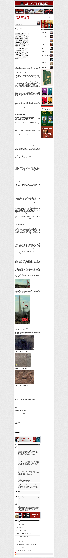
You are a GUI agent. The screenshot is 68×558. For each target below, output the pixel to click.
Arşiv (23, 552)
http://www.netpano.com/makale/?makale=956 (34, 270)
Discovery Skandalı (38, 13)
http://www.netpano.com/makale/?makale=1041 (22, 213)
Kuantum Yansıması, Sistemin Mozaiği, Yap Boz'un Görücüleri (45, 58)
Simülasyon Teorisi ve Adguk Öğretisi (46, 55)
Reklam (23, 554)
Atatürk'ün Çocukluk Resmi (45, 51)
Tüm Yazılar (39, 520)
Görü (29, 13)
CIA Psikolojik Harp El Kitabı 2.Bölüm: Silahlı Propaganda (45, 62)
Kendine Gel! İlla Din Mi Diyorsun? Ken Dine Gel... (45, 47)
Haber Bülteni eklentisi (18, 552)
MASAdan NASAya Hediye (45, 36)
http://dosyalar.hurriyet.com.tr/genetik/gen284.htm (21, 244)
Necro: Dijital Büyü (48, 13)
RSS (16, 554)
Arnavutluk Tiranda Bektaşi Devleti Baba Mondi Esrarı (45, 32)
